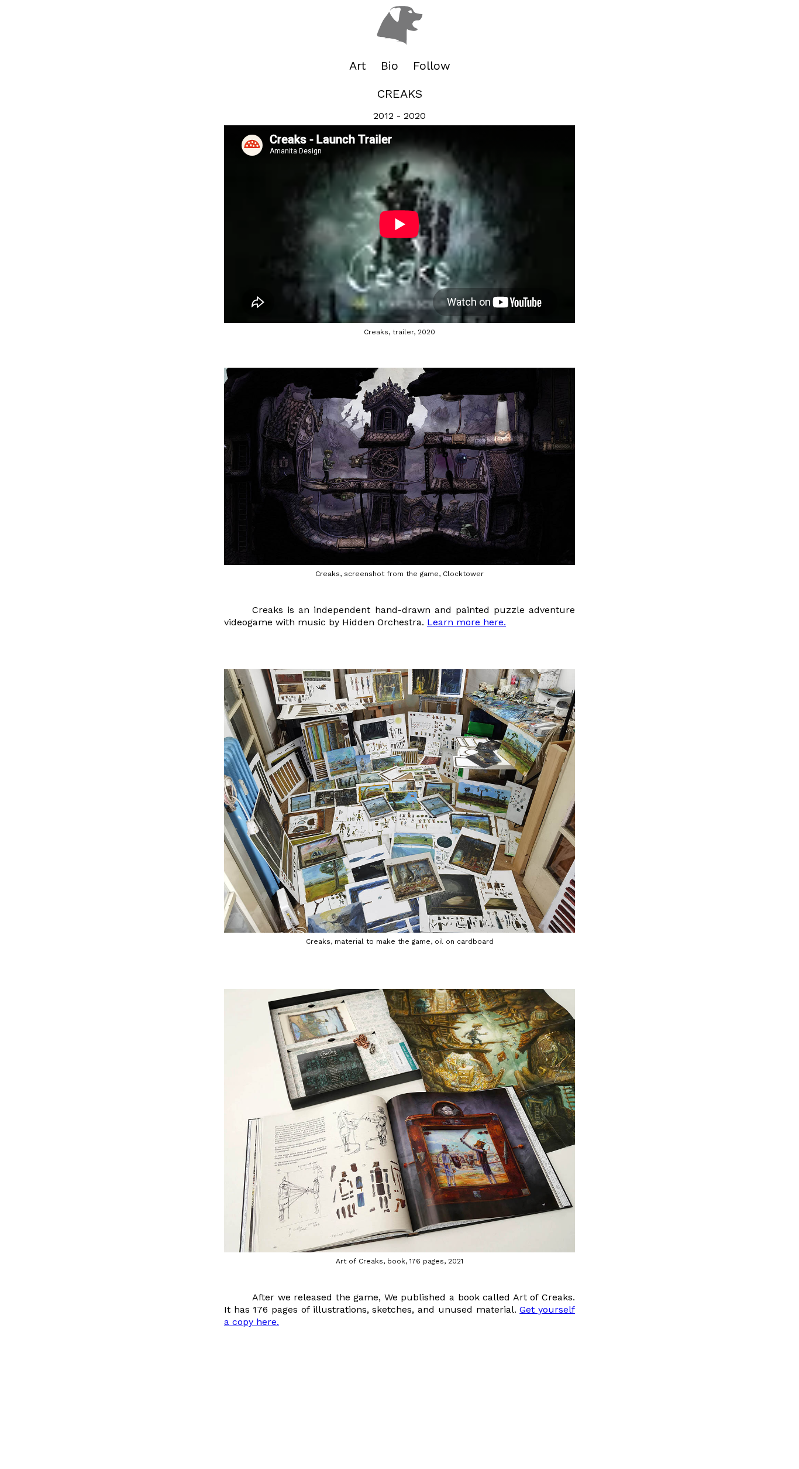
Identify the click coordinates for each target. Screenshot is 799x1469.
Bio (389, 66)
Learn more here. (466, 622)
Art (357, 66)
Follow (431, 66)
